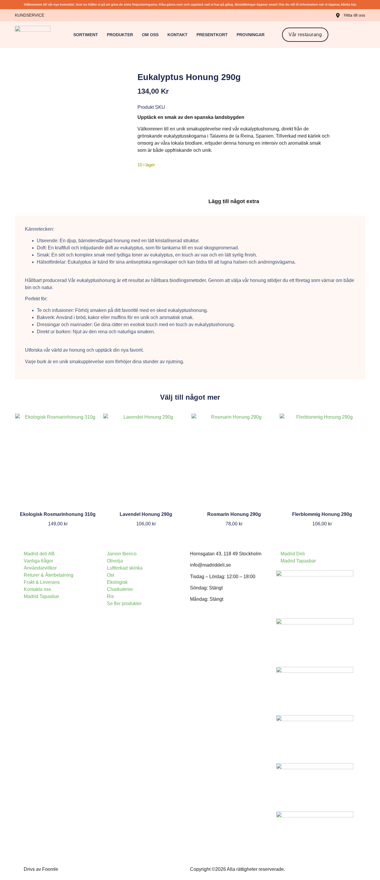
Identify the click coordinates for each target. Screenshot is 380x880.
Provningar (251, 34)
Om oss (150, 34)
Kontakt (177, 34)
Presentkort (212, 34)
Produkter (120, 34)
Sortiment (85, 34)
